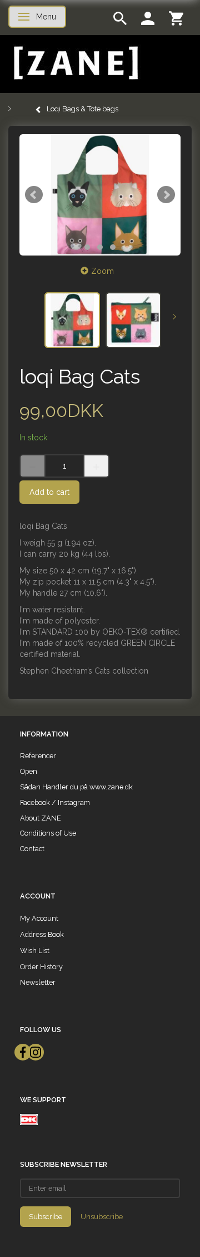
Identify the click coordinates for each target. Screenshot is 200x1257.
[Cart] (176, 17)
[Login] (148, 17)
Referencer (38, 756)
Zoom (102, 271)
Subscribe (45, 1216)
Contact (32, 848)
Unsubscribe (102, 1216)
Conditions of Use (48, 833)
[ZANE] (74, 63)
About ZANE (40, 818)
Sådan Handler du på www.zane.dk (76, 787)
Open (28, 771)
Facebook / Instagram (55, 802)
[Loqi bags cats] (100, 195)
